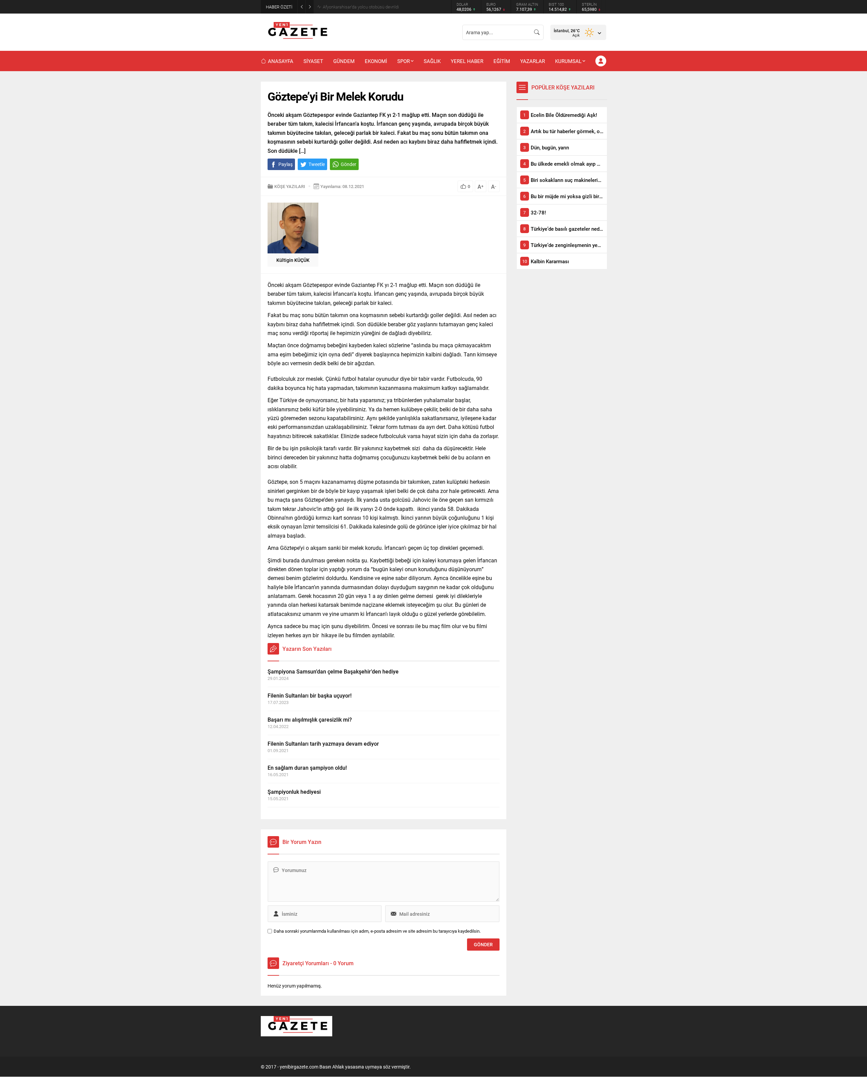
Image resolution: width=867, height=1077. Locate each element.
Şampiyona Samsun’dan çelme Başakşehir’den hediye (333, 671)
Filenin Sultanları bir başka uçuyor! (310, 695)
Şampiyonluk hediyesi (294, 791)
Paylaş (285, 164)
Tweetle (317, 164)
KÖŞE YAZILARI (289, 186)
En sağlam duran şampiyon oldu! (307, 767)
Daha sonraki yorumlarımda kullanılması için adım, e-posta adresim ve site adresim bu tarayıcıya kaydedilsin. (377, 931)
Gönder (348, 164)
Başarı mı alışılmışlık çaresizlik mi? (310, 719)
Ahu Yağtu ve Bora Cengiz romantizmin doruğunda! (371, 7)
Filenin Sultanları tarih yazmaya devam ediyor (323, 743)
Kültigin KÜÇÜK (293, 260)
